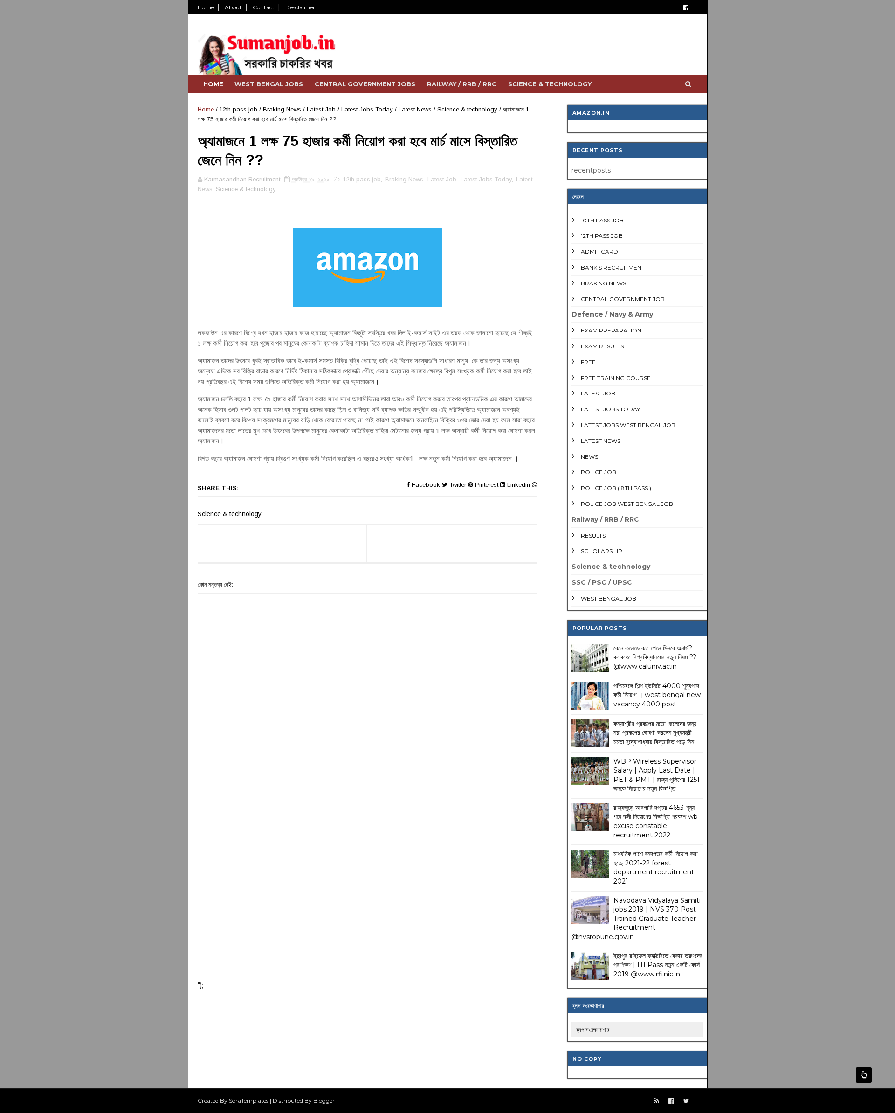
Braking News (282, 109)
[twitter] (686, 1101)
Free (588, 362)
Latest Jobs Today (367, 109)
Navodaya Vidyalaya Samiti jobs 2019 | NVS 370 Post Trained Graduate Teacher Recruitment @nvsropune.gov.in (636, 918)
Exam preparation (611, 330)
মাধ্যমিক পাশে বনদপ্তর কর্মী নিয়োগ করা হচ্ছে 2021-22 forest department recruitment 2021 (655, 867)
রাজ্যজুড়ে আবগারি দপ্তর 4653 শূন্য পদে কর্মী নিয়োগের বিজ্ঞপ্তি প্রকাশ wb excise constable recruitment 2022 (655, 821)
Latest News (415, 109)
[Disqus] (367, 851)
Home (206, 7)
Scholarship (601, 550)
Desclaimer (300, 7)
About (233, 7)
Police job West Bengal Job (627, 503)
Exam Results (602, 346)
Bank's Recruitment (613, 267)
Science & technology (550, 84)
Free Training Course (616, 377)
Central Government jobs (365, 84)
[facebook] (685, 7)
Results (593, 535)
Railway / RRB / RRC (461, 84)
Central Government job (623, 299)
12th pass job (238, 109)
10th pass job (602, 220)
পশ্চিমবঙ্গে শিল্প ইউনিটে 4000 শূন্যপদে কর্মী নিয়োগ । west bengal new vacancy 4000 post (657, 695)
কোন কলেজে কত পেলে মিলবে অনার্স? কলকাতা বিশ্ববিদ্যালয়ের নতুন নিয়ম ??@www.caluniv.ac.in (654, 657)
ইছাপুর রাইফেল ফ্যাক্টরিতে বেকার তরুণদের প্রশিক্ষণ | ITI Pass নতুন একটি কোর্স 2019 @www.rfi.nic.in (657, 965)
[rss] (656, 1101)
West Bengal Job (608, 598)
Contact (264, 7)
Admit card (599, 251)
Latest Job (321, 109)
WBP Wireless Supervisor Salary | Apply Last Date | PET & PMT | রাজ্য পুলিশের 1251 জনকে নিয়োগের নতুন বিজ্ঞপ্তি (656, 775)
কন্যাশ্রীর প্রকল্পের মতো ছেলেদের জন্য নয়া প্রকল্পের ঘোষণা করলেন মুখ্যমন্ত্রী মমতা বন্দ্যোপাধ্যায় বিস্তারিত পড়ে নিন (654, 732)
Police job (598, 472)
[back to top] (864, 1075)
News (589, 456)
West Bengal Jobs (268, 84)
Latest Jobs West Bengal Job (628, 425)
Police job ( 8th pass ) (616, 487)
